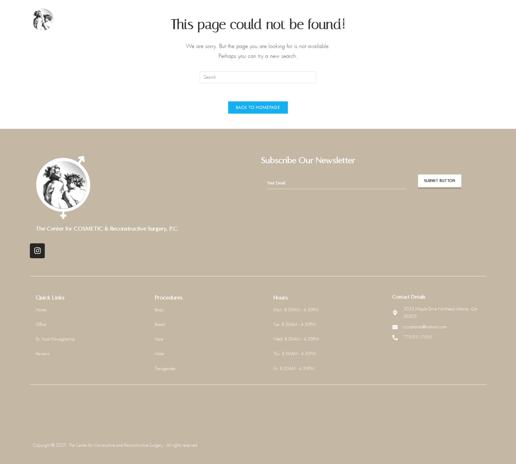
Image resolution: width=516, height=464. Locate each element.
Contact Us (379, 21)
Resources (346, 21)
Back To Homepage (258, 107)
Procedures (280, 21)
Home (220, 21)
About (243, 21)
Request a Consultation (456, 20)
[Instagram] (37, 250)
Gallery (317, 21)
